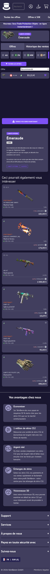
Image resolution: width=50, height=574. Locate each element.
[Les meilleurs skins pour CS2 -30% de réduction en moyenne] (6, 6)
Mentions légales (41, 569)
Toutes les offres (12, 17)
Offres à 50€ (34, 17)
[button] (31, 6)
